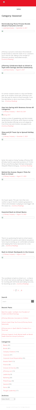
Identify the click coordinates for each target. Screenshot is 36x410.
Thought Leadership (9, 390)
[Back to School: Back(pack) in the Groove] (18, 258)
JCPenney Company (9, 111)
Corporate (6, 355)
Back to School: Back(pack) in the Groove (18, 252)
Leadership (6, 374)
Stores (5, 387)
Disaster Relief (7, 361)
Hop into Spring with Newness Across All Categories (18, 108)
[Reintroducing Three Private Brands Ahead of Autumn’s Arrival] (18, 31)
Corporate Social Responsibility (12, 358)
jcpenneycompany (8, 28)
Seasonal (6, 384)
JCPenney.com (7, 371)
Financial (6, 364)
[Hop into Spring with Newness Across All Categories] (6, 115)
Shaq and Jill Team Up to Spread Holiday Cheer (18, 133)
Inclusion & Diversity (9, 368)
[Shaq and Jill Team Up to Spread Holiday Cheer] (18, 140)
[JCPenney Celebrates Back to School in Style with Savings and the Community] (18, 73)
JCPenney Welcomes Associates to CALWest (15, 318)
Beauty (5, 345)
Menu (19, 9)
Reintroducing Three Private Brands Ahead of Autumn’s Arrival (16, 25)
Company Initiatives (9, 351)
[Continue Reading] (8, 59)
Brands (5, 348)
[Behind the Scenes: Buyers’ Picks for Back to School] (18, 180)
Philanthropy (7, 381)
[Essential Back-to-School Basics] (18, 218)
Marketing (6, 377)
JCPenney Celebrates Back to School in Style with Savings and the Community (17, 66)
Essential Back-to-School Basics (14, 212)
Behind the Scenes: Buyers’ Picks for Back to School (16, 173)
